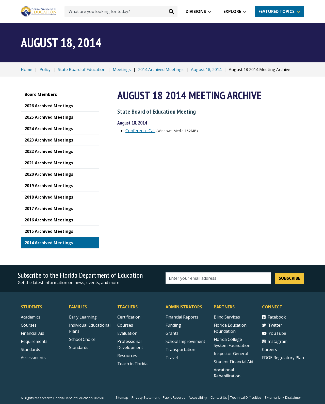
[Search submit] (171, 11)
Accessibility (198, 397)
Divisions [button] (196, 11)
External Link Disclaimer (283, 397)
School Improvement (185, 341)
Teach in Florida (132, 363)
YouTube (277, 333)
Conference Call (140, 130)
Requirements (34, 341)
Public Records (174, 397)
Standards (30, 349)
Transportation (180, 349)
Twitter (275, 325)
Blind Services (227, 317)
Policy (45, 69)
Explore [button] (232, 11)
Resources (127, 355)
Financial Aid (32, 333)
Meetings (122, 69)
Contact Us (218, 397)
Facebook (277, 317)
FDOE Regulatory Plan (283, 357)
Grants (172, 333)
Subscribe (289, 278)
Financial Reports (182, 317)
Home (26, 69)
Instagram (277, 341)
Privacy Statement (145, 397)
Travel (172, 357)
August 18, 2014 (206, 69)
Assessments (33, 357)
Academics (30, 317)
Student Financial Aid (233, 361)
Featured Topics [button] (276, 11)
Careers (269, 349)
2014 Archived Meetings (161, 69)
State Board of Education (81, 69)
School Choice (82, 339)
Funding (173, 325)
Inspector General (231, 353)
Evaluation (127, 333)
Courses (29, 325)
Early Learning (83, 317)
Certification (128, 317)
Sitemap (122, 397)
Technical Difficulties (246, 397)
